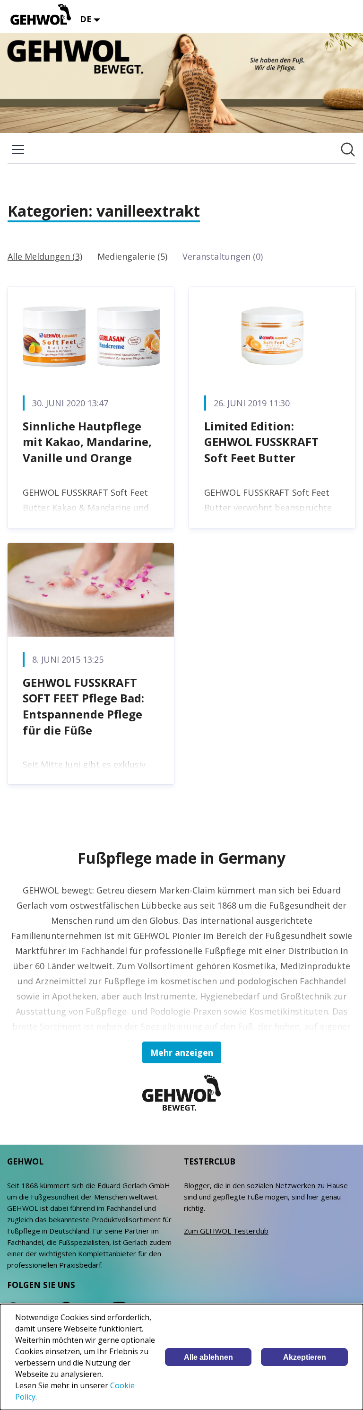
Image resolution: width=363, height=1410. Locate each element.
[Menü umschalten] (18, 149)
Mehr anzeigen (181, 1052)
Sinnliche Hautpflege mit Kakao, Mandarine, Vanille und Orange (87, 441)
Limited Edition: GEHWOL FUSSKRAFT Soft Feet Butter (261, 441)
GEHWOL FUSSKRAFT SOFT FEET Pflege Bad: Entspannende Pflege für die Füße (83, 706)
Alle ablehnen (208, 1357)
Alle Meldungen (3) (45, 256)
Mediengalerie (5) (132, 256)
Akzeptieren (304, 1357)
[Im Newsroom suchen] (347, 149)
